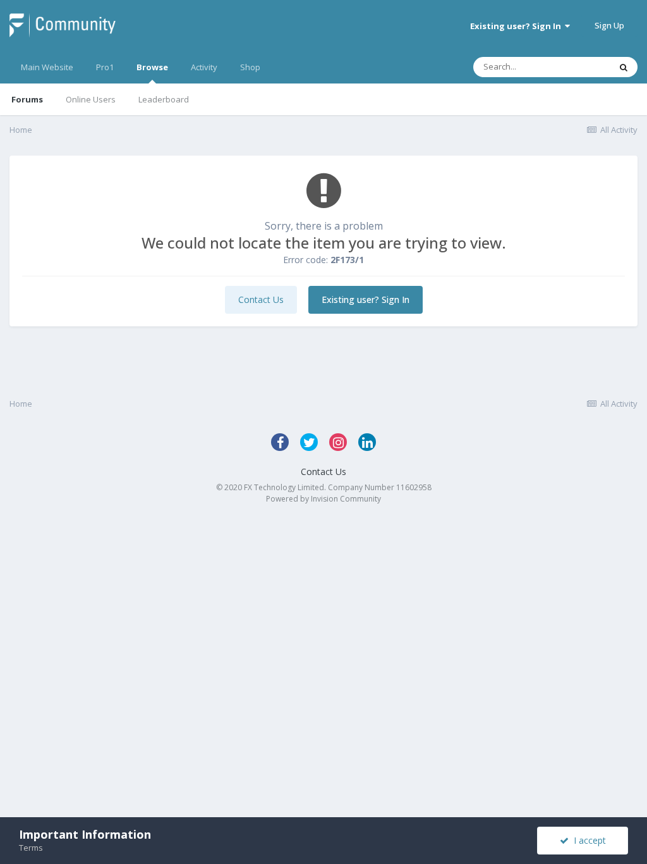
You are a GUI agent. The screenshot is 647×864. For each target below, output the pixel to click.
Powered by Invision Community (323, 498)
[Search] (624, 67)
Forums (27, 99)
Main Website (47, 67)
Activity (204, 67)
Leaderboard (163, 99)
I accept (587, 840)
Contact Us (261, 299)
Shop (250, 67)
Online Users (91, 99)
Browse (152, 67)
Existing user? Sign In (517, 26)
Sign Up (609, 25)
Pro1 (105, 67)
